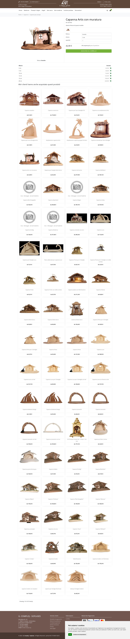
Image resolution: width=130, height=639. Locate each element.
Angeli (43, 10)
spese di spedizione (94, 45)
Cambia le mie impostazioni (79, 634)
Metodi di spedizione (55, 621)
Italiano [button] (99, 2)
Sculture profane (68, 10)
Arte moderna (58, 10)
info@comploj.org (26, 627)
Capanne (26, 14)
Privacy (52, 626)
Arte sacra (50, 10)
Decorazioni (78, 10)
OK (70, 634)
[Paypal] (93, 620)
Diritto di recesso (54, 624)
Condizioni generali (55, 622)
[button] (35, 2)
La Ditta (68, 618)
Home (20, 14)
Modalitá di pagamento (56, 619)
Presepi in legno (35, 10)
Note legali (52, 628)
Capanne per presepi (35, 14)
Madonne (26, 10)
